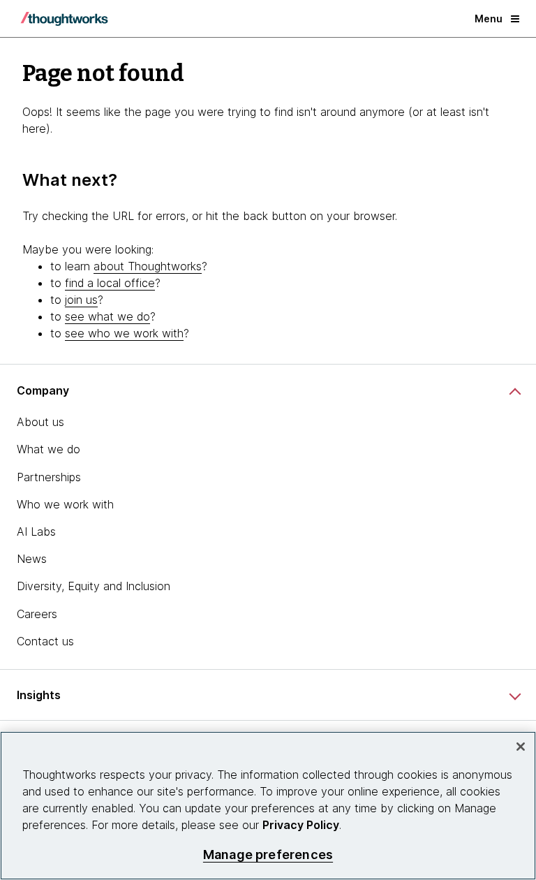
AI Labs (36, 531)
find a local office (110, 283)
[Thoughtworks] (64, 19)
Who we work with (65, 504)
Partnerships (49, 477)
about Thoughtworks (148, 266)
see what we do (107, 316)
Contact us (45, 641)
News (32, 559)
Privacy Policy (300, 825)
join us (81, 300)
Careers (37, 614)
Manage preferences (268, 854)
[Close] (520, 746)
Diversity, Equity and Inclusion (93, 586)
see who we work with (124, 333)
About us (40, 422)
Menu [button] (488, 18)
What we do (48, 449)
